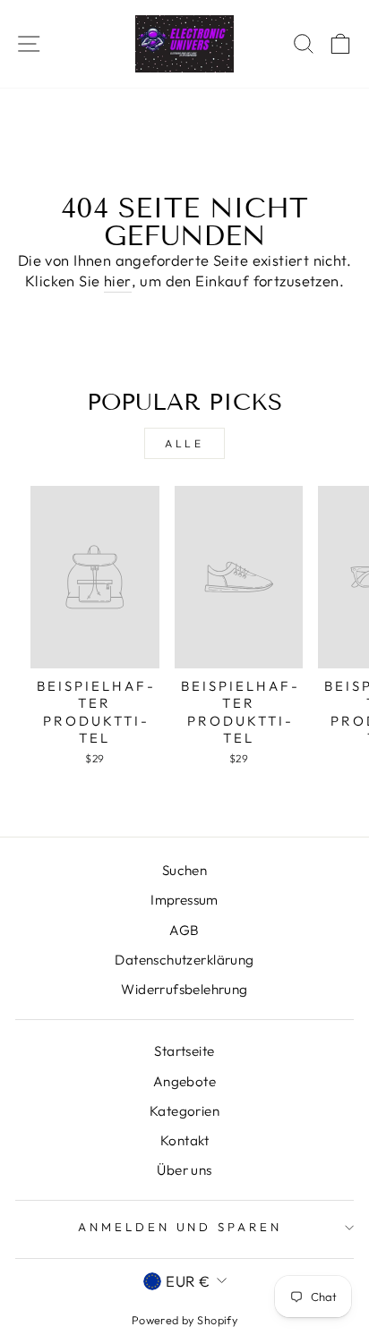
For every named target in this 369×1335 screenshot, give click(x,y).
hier (118, 280)
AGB (184, 930)
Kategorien (184, 1110)
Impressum (184, 899)
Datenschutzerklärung (184, 959)
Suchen (184, 870)
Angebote (184, 1081)
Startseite (184, 1050)
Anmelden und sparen (180, 1227)
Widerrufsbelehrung (184, 989)
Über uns (184, 1169)
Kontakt (184, 1140)
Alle (184, 443)
